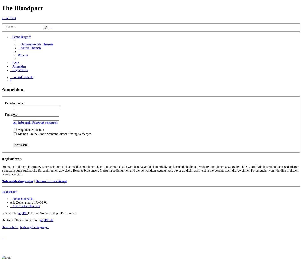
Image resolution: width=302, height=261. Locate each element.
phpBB (23, 213)
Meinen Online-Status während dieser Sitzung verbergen (54, 134)
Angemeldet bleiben (30, 130)
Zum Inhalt (9, 18)
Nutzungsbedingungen (17, 181)
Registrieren (9, 191)
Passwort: (11, 114)
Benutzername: (14, 103)
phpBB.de (46, 220)
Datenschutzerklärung (51, 181)
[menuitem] (35, 44)
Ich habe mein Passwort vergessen (35, 122)
